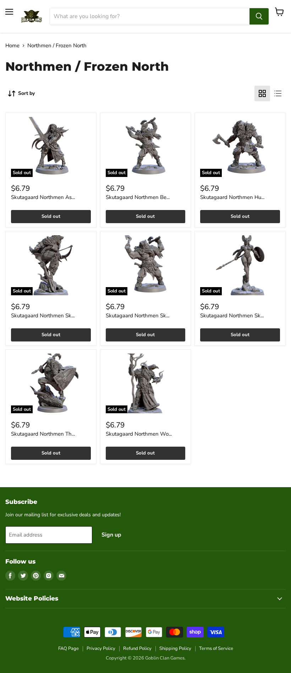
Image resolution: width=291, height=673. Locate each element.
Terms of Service (216, 648)
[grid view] (262, 93)
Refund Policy (137, 648)
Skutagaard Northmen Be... (138, 197)
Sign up (111, 535)
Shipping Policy (175, 648)
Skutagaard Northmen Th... (43, 433)
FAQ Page (68, 648)
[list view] (278, 93)
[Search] (259, 16)
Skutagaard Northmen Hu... (232, 197)
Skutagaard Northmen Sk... (43, 315)
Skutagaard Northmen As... (43, 197)
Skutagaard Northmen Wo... (139, 433)
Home (12, 46)
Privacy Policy (101, 648)
